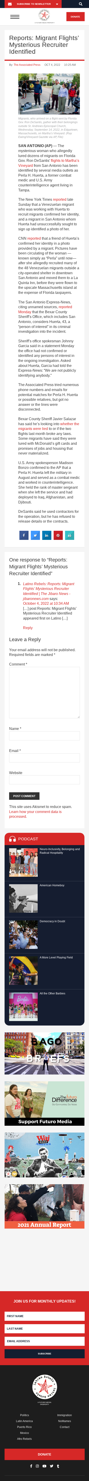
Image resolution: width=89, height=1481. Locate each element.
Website (15, 773)
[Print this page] (69, 538)
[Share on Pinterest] (58, 538)
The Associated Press (27, 64)
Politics (24, 1415)
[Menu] (14, 16)
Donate (75, 16)
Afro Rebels (24, 1438)
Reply (28, 628)
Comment (18, 664)
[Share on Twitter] (35, 538)
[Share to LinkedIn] (46, 538)
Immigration (64, 1415)
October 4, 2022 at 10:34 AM (46, 603)
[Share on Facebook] (24, 538)
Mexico (24, 1433)
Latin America (24, 1421)
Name (15, 729)
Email (15, 751)
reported (59, 199)
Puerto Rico (24, 1427)
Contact (64, 1427)
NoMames (64, 1421)
